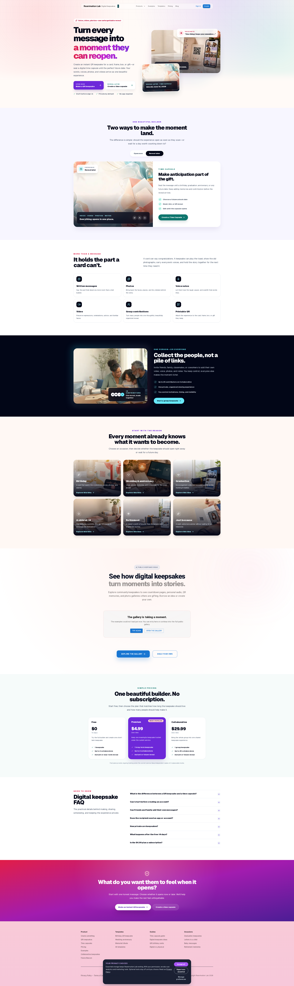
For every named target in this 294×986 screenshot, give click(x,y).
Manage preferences (181, 978)
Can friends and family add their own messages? (175, 810)
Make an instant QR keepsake (131, 907)
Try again (136, 631)
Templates (161, 6)
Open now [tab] (138, 153)
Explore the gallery (131, 654)
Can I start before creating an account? (175, 802)
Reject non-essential (181, 971)
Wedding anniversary (123, 939)
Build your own (164, 654)
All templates (120, 947)
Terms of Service (100, 975)
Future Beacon (86, 958)
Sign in (198, 6)
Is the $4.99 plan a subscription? (175, 842)
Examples (151, 6)
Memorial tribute (121, 943)
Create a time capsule (165, 907)
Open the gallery (154, 631)
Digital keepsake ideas (158, 939)
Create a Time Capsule (172, 217)
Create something (88, 936)
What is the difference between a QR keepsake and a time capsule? (175, 793)
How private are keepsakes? (175, 826)
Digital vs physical (157, 947)
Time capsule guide (157, 936)
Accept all (181, 964)
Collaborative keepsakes (90, 954)
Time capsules (86, 943)
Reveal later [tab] (154, 153)
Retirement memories (192, 947)
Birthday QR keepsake (124, 936)
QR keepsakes (86, 939)
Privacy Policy (86, 975)
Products (139, 6)
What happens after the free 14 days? (175, 834)
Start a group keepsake (167, 401)
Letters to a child (190, 939)
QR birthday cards (157, 943)
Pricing (170, 6)
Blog (177, 6)
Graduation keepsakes (193, 936)
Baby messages (190, 943)
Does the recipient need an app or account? (175, 818)
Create (206, 6)
